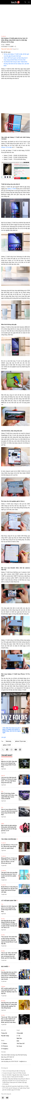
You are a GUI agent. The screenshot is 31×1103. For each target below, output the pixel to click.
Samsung (8, 741)
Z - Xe (18, 1035)
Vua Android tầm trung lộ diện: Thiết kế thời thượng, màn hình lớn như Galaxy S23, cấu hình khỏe (16, 63)
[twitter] (3, 749)
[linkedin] (20, 749)
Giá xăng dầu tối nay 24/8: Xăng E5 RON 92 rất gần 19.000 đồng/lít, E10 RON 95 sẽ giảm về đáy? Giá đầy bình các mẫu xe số (9, 924)
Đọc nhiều (5, 966)
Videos (5, 1043)
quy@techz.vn (8, 1059)
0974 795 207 (14, 1061)
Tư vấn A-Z (3, 36)
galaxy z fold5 (7, 745)
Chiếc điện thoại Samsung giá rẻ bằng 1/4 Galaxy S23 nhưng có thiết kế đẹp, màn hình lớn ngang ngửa (11, 730)
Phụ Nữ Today (5, 1035)
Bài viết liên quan (5, 52)
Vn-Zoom (19, 1046)
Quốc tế (3, 775)
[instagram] (11, 749)
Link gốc (3, 737)
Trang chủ (4, 1033)
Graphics (5, 1048)
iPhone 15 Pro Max (6, 147)
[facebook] (7, 749)
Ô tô (2, 759)
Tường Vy (7, 44)
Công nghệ (20, 1033)
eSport (2, 823)
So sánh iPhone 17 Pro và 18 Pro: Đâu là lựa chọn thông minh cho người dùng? (9, 846)
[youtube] (15, 749)
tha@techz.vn (23, 1061)
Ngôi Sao (19, 1038)
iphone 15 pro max (20, 741)
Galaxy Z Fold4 (11, 188)
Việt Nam (3, 986)
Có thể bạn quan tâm (9, 900)
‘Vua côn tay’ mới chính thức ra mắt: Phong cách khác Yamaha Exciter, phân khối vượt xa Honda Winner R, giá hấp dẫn (9, 940)
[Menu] (29, 2)
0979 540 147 (10, 1057)
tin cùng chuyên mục (9, 839)
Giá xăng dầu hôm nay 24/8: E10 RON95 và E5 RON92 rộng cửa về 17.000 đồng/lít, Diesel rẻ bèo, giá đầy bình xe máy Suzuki (9, 975)
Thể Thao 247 (20, 1043)
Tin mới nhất (6, 755)
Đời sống (3, 1000)
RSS (18, 1041)
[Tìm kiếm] (24, 2)
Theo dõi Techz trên (6, 49)
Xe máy (3, 918)
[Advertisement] (15, 97)
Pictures (5, 1046)
